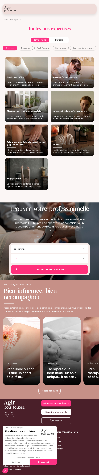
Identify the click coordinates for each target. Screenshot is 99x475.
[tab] (10, 48)
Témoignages (55, 445)
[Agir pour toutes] (10, 9)
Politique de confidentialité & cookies (17, 466)
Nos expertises (55, 437)
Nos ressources (56, 441)
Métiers (59, 39)
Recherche (49, 269)
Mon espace (57, 420)
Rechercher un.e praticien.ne (58, 403)
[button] (49, 249)
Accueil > (6, 20)
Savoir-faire (40, 39)
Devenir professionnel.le (58, 412)
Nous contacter (56, 449)
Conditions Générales (12, 469)
